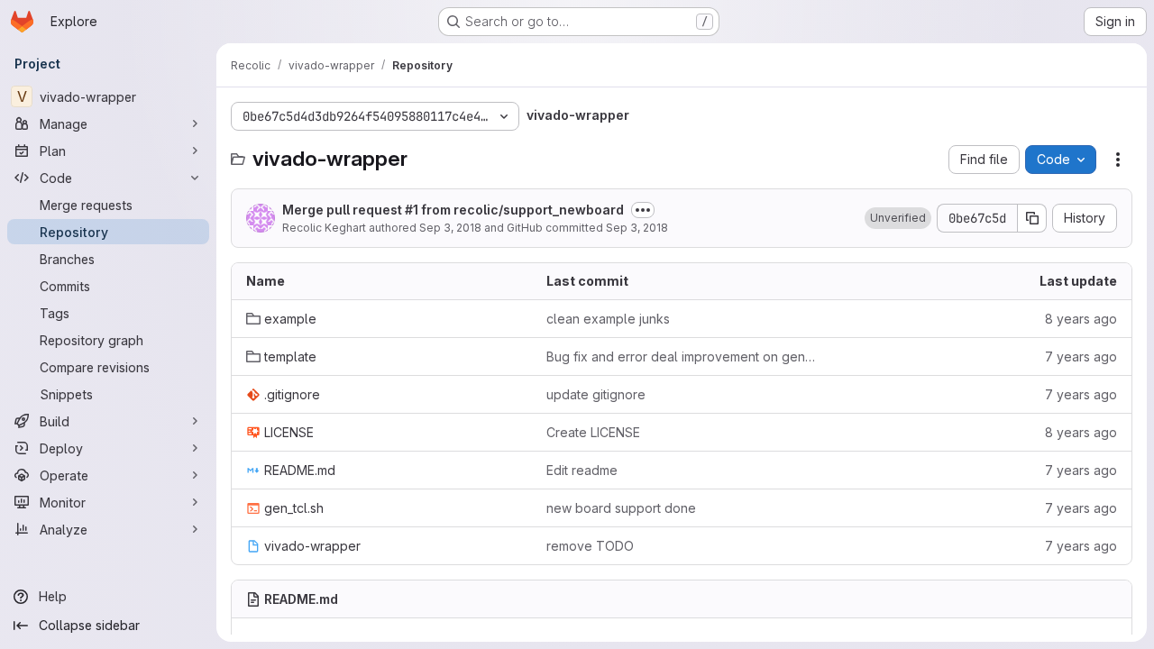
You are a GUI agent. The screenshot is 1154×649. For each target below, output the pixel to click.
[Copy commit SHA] (1032, 218)
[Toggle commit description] (643, 210)
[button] (898, 218)
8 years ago (1081, 318)
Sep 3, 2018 (450, 227)
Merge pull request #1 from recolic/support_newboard (453, 209)
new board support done (621, 508)
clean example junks (608, 318)
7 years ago (1081, 356)
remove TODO (590, 545)
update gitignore (596, 394)
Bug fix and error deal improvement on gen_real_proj (682, 356)
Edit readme (582, 470)
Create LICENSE (593, 432)
